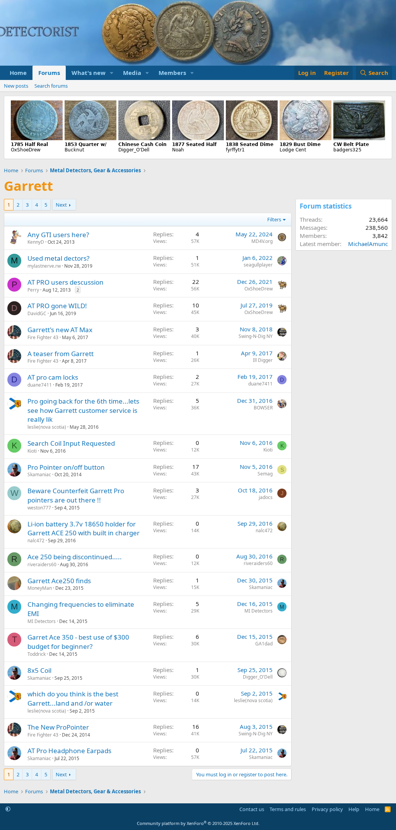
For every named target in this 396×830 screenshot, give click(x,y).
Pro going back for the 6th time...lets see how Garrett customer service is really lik (83, 410)
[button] (111, 73)
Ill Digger (263, 360)
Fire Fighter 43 (42, 337)
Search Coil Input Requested (71, 443)
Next (61, 204)
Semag (265, 473)
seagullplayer (258, 264)
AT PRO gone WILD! (57, 305)
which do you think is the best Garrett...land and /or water (72, 698)
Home (18, 72)
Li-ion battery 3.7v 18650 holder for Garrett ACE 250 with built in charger (83, 528)
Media (132, 72)
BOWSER (263, 407)
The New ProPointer (58, 727)
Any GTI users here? (58, 234)
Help (353, 809)
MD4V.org (262, 241)
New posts (16, 85)
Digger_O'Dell (258, 677)
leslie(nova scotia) (46, 427)
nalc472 (35, 540)
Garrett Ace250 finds (59, 580)
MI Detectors (41, 621)
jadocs (266, 497)
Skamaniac (39, 474)
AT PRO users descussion (65, 282)
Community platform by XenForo (198, 823)
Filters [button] (274, 219)
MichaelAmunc (368, 244)
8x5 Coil (39, 670)
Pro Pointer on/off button (66, 467)
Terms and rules (288, 809)
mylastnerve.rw (44, 266)
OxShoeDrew (258, 288)
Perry (33, 290)
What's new (89, 72)
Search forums (51, 85)
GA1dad (264, 643)
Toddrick (36, 654)
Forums (49, 72)
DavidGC (36, 313)
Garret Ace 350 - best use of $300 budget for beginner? (78, 642)
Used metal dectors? (58, 258)
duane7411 (39, 385)
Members (172, 72)
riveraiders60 (41, 564)
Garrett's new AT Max (59, 329)
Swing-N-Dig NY (256, 336)
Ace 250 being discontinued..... (74, 556)
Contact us (251, 809)
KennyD (35, 242)
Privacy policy (327, 809)
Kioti (32, 451)
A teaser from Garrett (60, 353)
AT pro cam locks (52, 377)
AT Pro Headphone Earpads (69, 750)
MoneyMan (39, 588)
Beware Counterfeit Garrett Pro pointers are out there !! (75, 495)
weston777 (39, 507)
